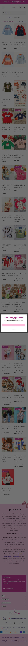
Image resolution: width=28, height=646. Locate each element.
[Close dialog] (26, 315)
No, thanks (13, 329)
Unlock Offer (14, 325)
